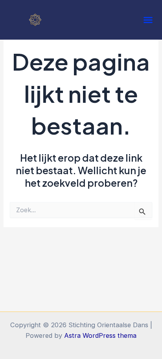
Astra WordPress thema (100, 335)
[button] (148, 20)
